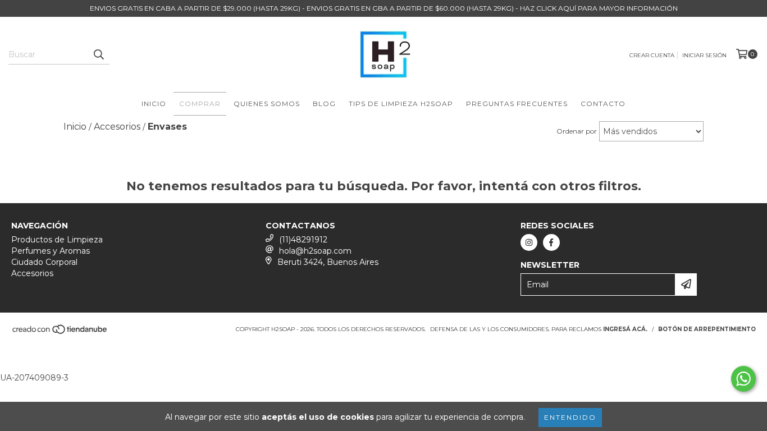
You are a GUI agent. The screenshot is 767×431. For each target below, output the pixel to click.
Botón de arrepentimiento (707, 329)
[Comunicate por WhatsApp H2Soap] (743, 379)
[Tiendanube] (60, 332)
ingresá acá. (625, 329)
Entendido (570, 417)
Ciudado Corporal (44, 262)
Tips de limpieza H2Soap (401, 103)
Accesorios (32, 273)
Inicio (153, 103)
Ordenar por (576, 131)
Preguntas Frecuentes (517, 103)
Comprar (200, 103)
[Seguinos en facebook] (551, 242)
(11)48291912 (303, 240)
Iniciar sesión (704, 55)
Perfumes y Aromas (50, 251)
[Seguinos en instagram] (529, 242)
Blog (324, 103)
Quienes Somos (267, 103)
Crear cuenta (651, 55)
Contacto (603, 103)
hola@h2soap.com (315, 251)
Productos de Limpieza (57, 240)
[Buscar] (98, 54)
